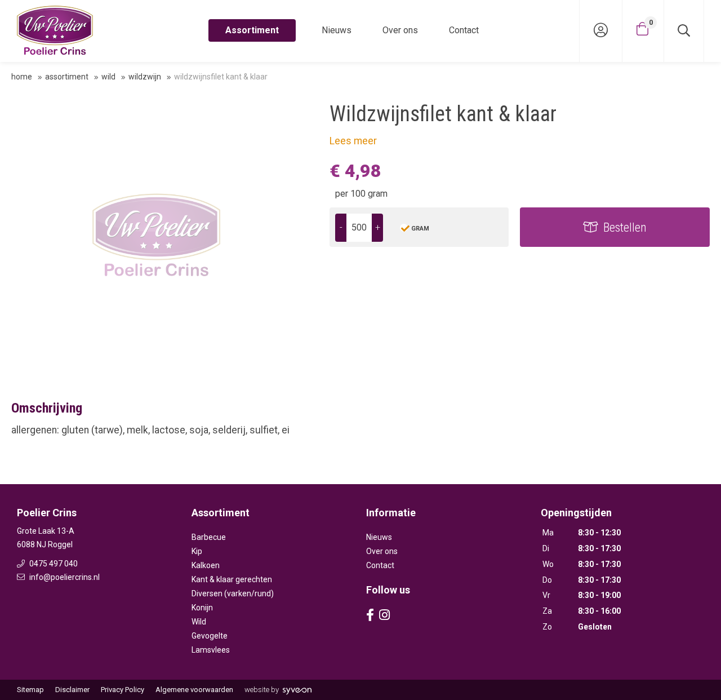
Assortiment (252, 30)
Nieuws (336, 30)
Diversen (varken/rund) (233, 593)
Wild (108, 76)
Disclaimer (72, 689)
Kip (197, 551)
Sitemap (30, 689)
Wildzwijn (144, 76)
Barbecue (209, 537)
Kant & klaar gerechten (232, 579)
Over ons (400, 30)
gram (420, 228)
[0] (642, 29)
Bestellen (625, 227)
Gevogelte (210, 635)
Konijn (202, 607)
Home (21, 76)
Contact (464, 30)
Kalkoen (206, 565)
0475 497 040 (53, 563)
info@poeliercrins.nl (64, 577)
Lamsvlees (211, 649)
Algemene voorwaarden (194, 689)
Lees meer (353, 141)
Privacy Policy (122, 689)
